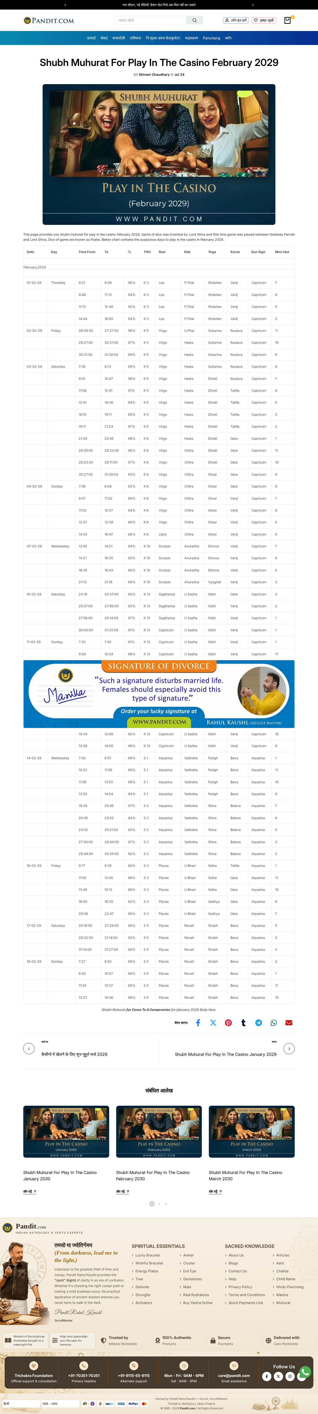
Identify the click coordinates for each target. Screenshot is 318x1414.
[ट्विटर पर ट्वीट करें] (213, 1022)
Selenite (142, 1287)
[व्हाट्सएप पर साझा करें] (274, 1022)
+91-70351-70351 (84, 1375)
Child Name (285, 1279)
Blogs (233, 1263)
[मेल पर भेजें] (289, 1022)
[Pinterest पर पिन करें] (228, 1022)
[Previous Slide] (67, 4)
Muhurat (283, 1303)
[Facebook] (266, 1376)
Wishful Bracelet (149, 1263)
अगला (274, 1041)
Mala (187, 1287)
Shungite (142, 1295)
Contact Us (238, 1271)
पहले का (44, 1041)
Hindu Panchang (290, 1287)
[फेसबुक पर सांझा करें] (198, 1022)
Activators (143, 1303)
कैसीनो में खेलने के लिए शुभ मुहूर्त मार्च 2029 (74, 1054)
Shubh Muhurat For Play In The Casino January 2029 (226, 1054)
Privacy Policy (240, 1287)
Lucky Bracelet (147, 1255)
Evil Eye (189, 1271)
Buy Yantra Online (198, 1303)
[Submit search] (194, 20)
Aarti (280, 1263)
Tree (139, 1279)
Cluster (189, 1263)
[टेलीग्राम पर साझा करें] (258, 1022)
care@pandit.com (234, 1375)
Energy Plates (146, 1271)
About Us (236, 1255)
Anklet (188, 1255)
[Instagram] (290, 1376)
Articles (282, 1255)
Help (232, 1279)
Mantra (282, 1295)
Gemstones (192, 1279)
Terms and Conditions (247, 1295)
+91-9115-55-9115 (134, 1375)
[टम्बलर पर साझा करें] (243, 1022)
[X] (278, 1376)
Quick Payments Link (246, 1303)
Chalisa (282, 1271)
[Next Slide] (250, 4)
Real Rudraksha (196, 1295)
